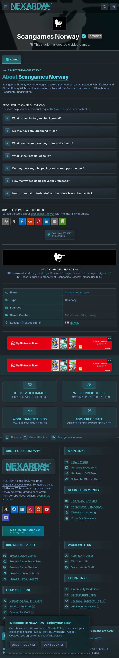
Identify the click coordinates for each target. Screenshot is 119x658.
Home (15, 437)
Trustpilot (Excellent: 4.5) (86, 600)
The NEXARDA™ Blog (84, 500)
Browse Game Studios (23, 567)
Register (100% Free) (84, 473)
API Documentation (83, 606)
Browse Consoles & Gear (25, 573)
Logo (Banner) (73, 273)
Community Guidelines (85, 589)
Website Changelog (83, 512)
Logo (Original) (98, 273)
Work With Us (79, 561)
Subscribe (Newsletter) (85, 479)
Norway (74, 322)
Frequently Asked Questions (57, 109)
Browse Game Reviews (23, 578)
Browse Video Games (22, 555)
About (14, 59)
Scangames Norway (42, 213)
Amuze (89, 88)
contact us (84, 109)
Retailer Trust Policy (84, 594)
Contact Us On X (19, 612)
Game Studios (38, 437)
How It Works (79, 461)
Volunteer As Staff (82, 567)
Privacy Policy (92, 638)
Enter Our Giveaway (83, 518)
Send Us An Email (20, 606)
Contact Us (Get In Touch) (25, 600)
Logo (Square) (50, 273)
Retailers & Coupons (84, 467)
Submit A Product (82, 555)
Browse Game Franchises (25, 561)
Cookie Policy (56, 628)
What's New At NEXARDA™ (87, 506)
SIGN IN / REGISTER (113, 6)
